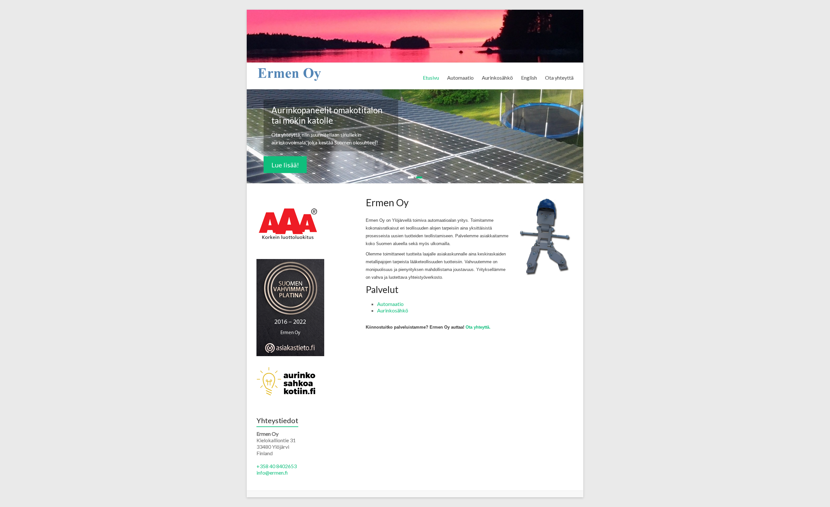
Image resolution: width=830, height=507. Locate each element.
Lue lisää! (285, 165)
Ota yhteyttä (559, 77)
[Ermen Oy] (288, 71)
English (529, 77)
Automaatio (460, 77)
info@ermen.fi (272, 472)
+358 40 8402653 (276, 466)
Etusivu (431, 77)
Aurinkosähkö (497, 77)
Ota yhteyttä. (478, 327)
